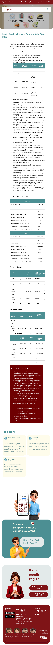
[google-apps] (10, 615)
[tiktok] (45, 611)
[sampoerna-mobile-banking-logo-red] (7, 8)
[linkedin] (35, 614)
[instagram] (42, 611)
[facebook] (35, 611)
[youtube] (38, 614)
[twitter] (38, 611)
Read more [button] (6, 453)
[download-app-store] (10, 612)
